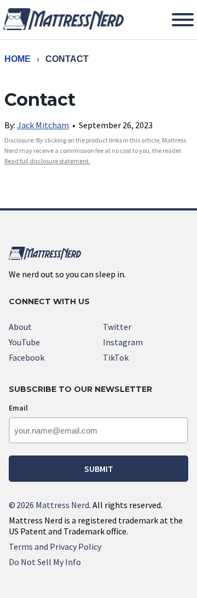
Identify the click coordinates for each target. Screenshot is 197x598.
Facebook (26, 357)
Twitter (117, 326)
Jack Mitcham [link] (43, 124)
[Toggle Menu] (183, 19)
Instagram (123, 342)
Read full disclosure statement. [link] (47, 161)
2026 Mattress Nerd (49, 504)
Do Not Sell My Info (45, 561)
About (20, 326)
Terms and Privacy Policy (55, 546)
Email (18, 408)
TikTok (116, 357)
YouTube (24, 342)
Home (17, 59)
